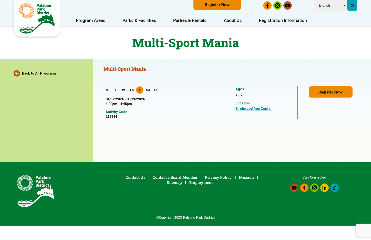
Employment (201, 182)
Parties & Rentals (190, 20)
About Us (233, 20)
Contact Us (135, 177)
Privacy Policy (218, 177)
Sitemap (174, 182)
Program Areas (90, 20)
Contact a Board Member (175, 177)
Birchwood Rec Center (254, 109)
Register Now (217, 4)
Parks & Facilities (139, 20)
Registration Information (283, 20)
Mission (246, 177)
